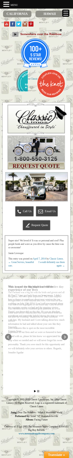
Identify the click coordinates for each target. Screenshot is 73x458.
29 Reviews (22, 90)
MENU (14, 5)
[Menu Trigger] (65, 13)
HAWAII (50, 14)
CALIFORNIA (17, 14)
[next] (62, 187)
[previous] (11, 187)
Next (64, 337)
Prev (8, 337)
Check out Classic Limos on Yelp (36, 78)
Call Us (26, 211)
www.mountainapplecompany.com (37, 433)
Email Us (50, 211)
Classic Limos (56, 258)
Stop (38, 391)
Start (35, 391)
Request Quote (39, 225)
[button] (7, 4)
